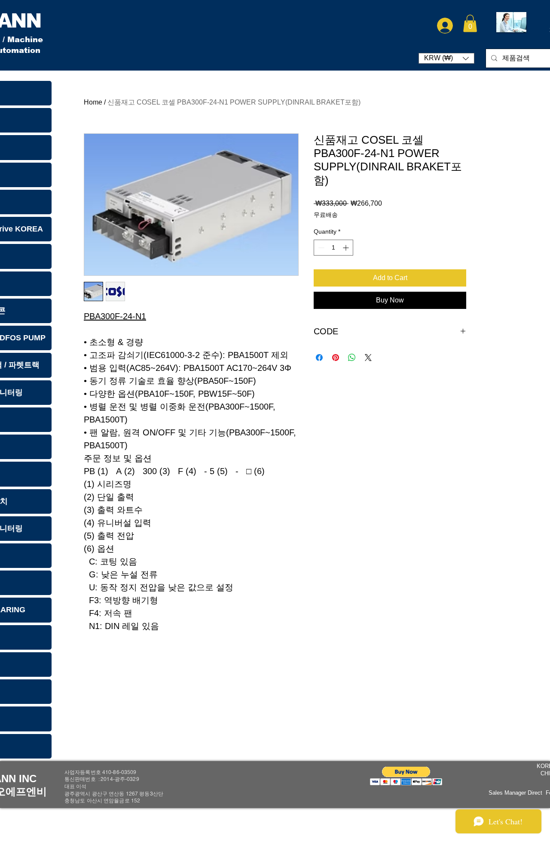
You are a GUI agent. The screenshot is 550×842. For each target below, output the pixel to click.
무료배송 (326, 214)
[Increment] (346, 247)
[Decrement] (320, 247)
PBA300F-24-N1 (115, 316)
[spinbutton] (333, 247)
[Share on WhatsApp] (352, 357)
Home (93, 102)
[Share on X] (368, 357)
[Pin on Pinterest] (335, 357)
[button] (470, 23)
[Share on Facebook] (319, 357)
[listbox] (446, 58)
